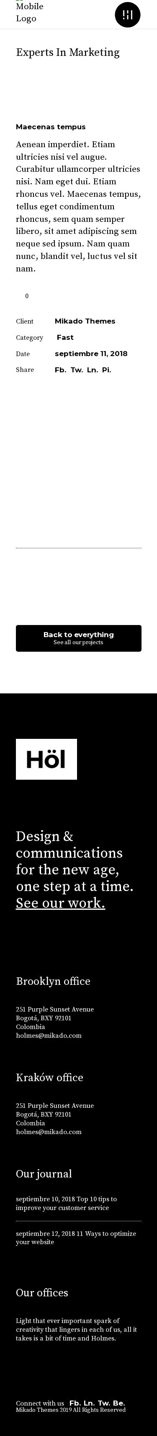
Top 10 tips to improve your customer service (66, 1203)
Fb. (75, 1403)
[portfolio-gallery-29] (79, 425)
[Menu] (128, 14)
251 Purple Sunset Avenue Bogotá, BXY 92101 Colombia (55, 1018)
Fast (65, 337)
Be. (119, 1403)
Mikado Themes (85, 321)
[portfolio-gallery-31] (79, 450)
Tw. (104, 1403)
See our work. (61, 903)
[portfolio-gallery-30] (79, 475)
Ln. (89, 1403)
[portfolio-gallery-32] (79, 500)
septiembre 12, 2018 (45, 1234)
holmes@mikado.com (49, 1036)
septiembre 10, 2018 (45, 1199)
